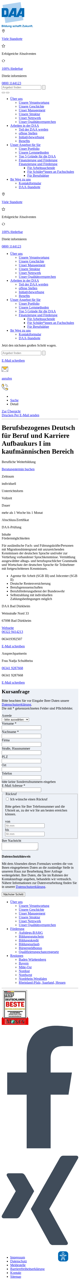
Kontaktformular (30, 183)
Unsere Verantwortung (34, 102)
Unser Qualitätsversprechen (37, 122)
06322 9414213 (12, 632)
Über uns (16, 99)
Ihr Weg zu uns (20, 179)
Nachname (10, 732)
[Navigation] (7, 92)
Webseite (8, 628)
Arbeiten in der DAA (24, 125)
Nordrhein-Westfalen (33, 978)
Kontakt (15, 1273)
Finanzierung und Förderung (38, 160)
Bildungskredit (29, 940)
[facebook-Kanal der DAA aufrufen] (40, 1147)
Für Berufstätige (38, 175)
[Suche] (3, 92)
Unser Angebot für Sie (25, 145)
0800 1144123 (11, 83)
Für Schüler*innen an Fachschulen (50, 171)
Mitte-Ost (25, 967)
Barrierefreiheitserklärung (27, 1269)
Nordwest (25, 975)
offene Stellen (28, 133)
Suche (14, 400)
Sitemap (15, 1276)
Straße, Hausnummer (16, 748)
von (7, 821)
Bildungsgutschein (31, 936)
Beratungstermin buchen (18, 469)
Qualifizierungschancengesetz (39, 952)
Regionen (16, 955)
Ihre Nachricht (11, 840)
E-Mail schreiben (13, 646)
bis (7, 830)
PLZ (5, 757)
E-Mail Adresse (13, 785)
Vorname (9, 723)
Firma (6, 740)
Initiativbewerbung (31, 137)
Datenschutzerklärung (16, 704)
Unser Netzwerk (30, 118)
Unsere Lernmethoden (34, 152)
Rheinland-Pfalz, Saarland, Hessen (42, 982)
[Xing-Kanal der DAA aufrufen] (40, 1250)
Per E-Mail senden (26, 415)
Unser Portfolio (29, 148)
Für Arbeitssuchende (41, 168)
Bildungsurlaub (29, 944)
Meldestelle (18, 1265)
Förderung (17, 929)
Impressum (17, 1257)
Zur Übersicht (11, 411)
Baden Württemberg (32, 959)
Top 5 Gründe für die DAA (37, 156)
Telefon (7, 773)
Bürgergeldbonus (30, 948)
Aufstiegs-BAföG (31, 932)
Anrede (7, 715)
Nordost (24, 971)
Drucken (8, 415)
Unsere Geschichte (31, 106)
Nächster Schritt (13, 894)
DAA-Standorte (29, 187)
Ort (4, 765)
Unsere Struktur (29, 114)
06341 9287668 (12, 668)
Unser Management (32, 110)
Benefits (24, 141)
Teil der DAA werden (33, 129)
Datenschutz (18, 1261)
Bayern (24, 963)
